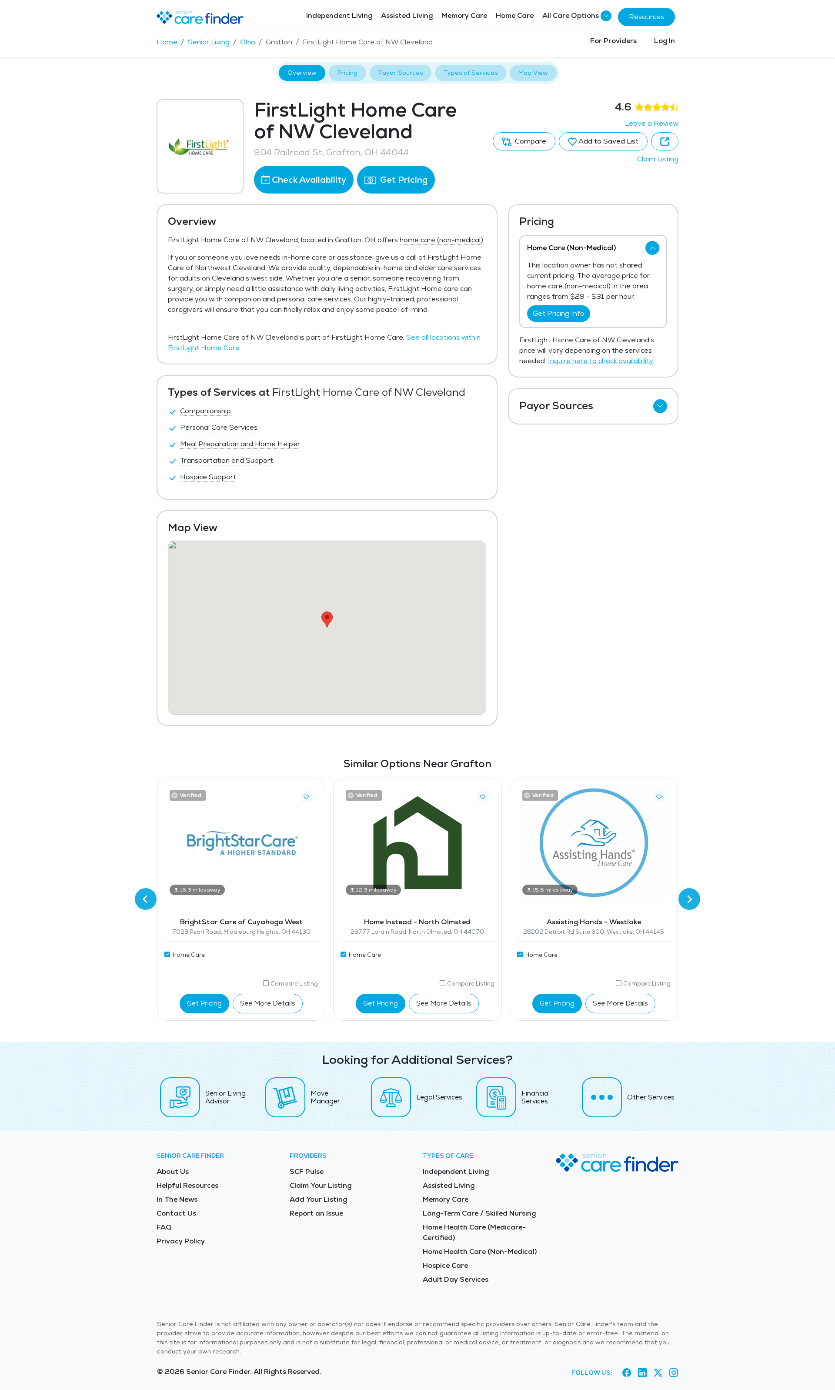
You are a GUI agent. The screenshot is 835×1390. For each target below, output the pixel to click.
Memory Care (464, 15)
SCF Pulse (307, 1171)
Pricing (347, 73)
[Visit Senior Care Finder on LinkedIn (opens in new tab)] (642, 1373)
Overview (302, 73)
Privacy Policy (181, 1241)
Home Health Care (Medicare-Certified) (474, 1232)
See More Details (267, 1003)
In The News (177, 1199)
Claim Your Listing (320, 1185)
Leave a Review (651, 123)
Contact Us (176, 1213)
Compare (529, 141)
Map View (533, 73)
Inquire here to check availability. (601, 360)
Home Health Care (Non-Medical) (480, 1251)
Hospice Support (208, 476)
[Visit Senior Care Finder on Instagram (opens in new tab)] (673, 1373)
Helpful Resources (187, 1185)
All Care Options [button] (570, 15)
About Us (173, 1171)
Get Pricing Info (558, 313)
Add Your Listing (318, 1199)
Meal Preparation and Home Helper (240, 443)
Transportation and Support (226, 460)
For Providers (613, 40)
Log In (664, 40)
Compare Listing (294, 983)
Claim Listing (657, 159)
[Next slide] (689, 899)
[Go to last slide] (146, 899)
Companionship (205, 410)
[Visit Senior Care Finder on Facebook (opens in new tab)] (626, 1373)
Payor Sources (400, 73)
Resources (646, 16)
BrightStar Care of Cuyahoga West (241, 921)
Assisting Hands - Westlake (594, 921)
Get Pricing (403, 179)
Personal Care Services (218, 427)
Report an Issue (316, 1213)
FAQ (164, 1227)
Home (167, 42)
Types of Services (471, 73)
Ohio (247, 42)
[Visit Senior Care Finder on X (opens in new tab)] (658, 1373)
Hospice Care (445, 1265)
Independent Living (339, 15)
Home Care (515, 15)
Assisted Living (407, 15)
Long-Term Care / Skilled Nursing (479, 1213)
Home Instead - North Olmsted (417, 921)
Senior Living (209, 42)
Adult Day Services (455, 1279)
